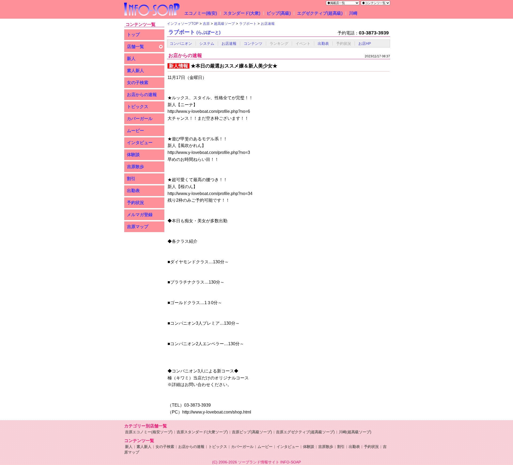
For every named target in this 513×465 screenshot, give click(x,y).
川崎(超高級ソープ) (355, 432)
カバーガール (140, 118)
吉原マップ (137, 226)
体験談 (133, 154)
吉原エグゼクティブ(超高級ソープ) (305, 432)
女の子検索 (137, 82)
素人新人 (135, 70)
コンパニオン (181, 43)
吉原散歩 (135, 166)
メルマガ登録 (140, 214)
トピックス (137, 106)
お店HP (364, 43)
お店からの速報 (142, 94)
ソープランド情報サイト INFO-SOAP (269, 462)
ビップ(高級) (279, 13)
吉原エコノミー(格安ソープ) (149, 432)
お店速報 (228, 43)
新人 (131, 58)
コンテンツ (253, 43)
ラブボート (194, 32)
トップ (133, 34)
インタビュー (140, 142)
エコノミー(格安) (200, 13)
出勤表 (133, 190)
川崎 (353, 13)
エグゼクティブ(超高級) (320, 13)
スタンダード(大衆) (241, 13)
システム (206, 43)
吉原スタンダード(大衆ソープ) (202, 432)
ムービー (135, 130)
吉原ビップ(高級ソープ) (252, 432)
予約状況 (135, 202)
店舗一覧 (135, 46)
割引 (131, 178)
